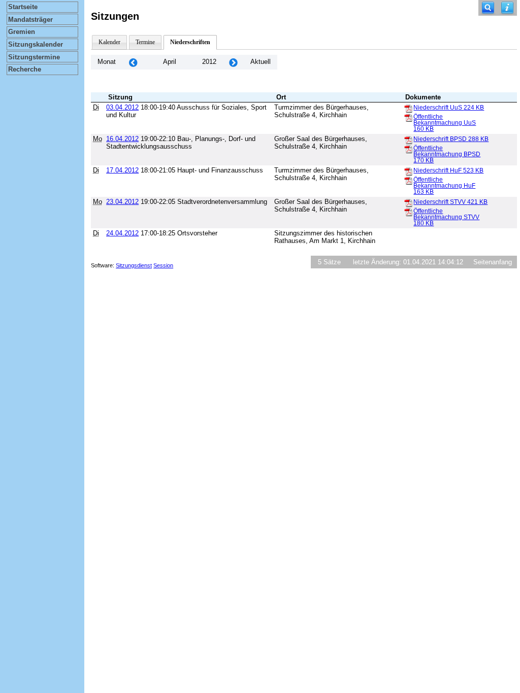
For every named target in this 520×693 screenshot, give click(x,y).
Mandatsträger (30, 19)
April (169, 61)
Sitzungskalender (35, 44)
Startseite (23, 7)
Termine (145, 42)
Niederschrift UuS (448, 108)
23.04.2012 (122, 201)
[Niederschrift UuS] (408, 108)
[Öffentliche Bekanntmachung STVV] (408, 212)
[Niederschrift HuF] (408, 171)
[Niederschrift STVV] (408, 202)
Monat (107, 61)
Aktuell (260, 61)
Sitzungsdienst (134, 265)
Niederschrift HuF (448, 170)
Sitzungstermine (34, 57)
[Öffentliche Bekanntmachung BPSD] (408, 149)
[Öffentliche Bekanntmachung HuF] (408, 180)
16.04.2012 (122, 139)
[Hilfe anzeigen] (507, 8)
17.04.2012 (122, 170)
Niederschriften (190, 42)
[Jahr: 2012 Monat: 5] (233, 62)
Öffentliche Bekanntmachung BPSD (446, 154)
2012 (209, 61)
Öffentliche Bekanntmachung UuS (444, 123)
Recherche (24, 69)
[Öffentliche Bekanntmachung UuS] (408, 117)
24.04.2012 (122, 233)
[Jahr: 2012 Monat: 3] (133, 62)
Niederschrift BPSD (451, 139)
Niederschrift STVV (450, 202)
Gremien (21, 32)
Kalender (109, 42)
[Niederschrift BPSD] (408, 139)
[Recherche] (488, 8)
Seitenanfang (492, 262)
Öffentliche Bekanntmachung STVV (446, 217)
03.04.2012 (122, 107)
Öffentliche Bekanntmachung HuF (444, 186)
